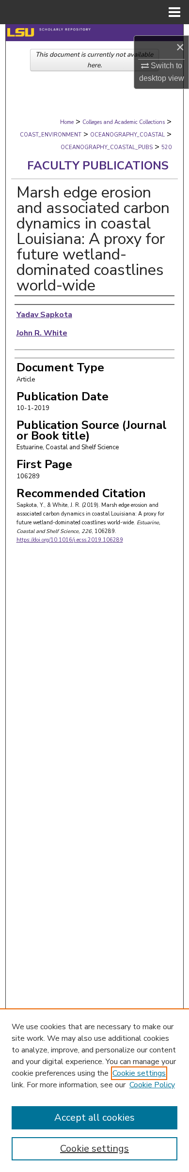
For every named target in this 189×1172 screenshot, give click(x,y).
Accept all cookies (94, 1117)
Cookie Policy (152, 1085)
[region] (94, 1090)
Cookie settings (139, 1073)
